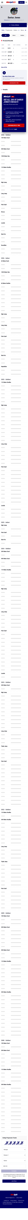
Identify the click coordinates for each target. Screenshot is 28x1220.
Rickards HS (6, 20)
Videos (16, 30)
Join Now (14, 1181)
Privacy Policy (13, 1200)
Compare (14, 1171)
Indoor (14, 35)
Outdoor (22, 35)
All (5, 35)
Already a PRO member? (10, 129)
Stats (3, 30)
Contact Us (6, 1200)
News (23, 30)
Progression (9, 30)
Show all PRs (4, 67)
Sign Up (21, 2)
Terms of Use (21, 1200)
